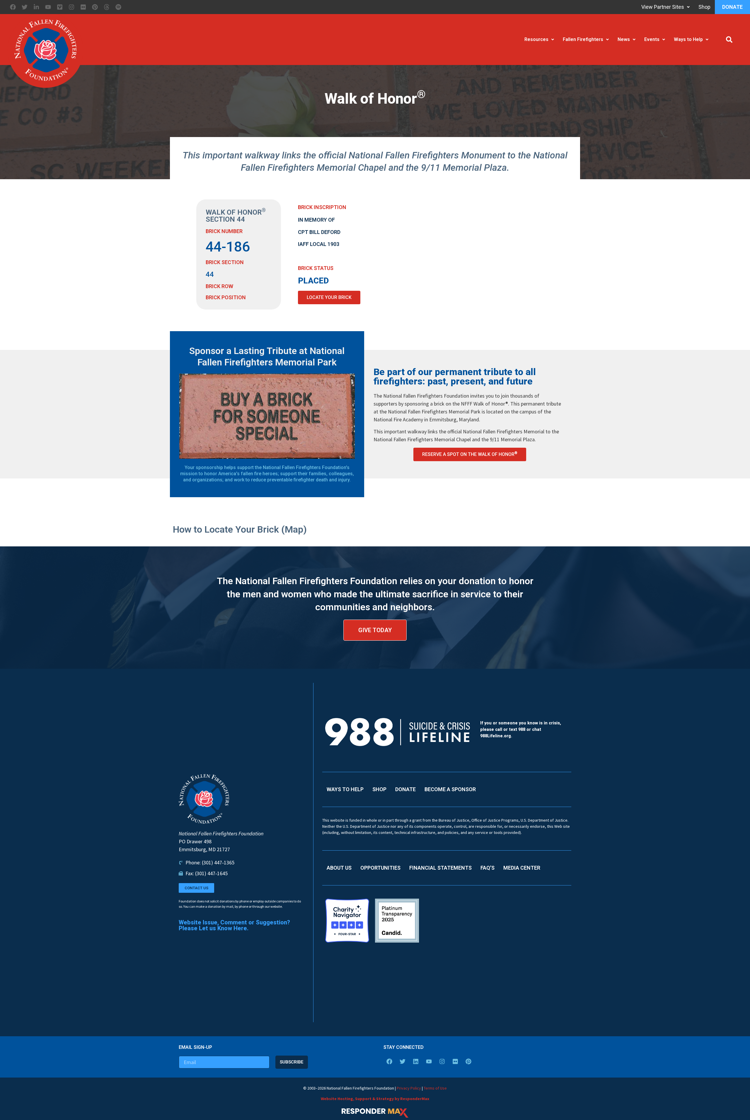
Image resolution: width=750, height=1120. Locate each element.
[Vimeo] (60, 7)
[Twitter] (24, 7)
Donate (732, 7)
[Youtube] (48, 7)
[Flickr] (83, 7)
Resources (536, 39)
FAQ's (487, 868)
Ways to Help (688, 39)
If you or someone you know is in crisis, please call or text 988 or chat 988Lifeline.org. (520, 729)
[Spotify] (118, 7)
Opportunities (380, 868)
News (624, 39)
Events (651, 39)
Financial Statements (440, 868)
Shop (704, 7)
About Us (339, 868)
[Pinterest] (95, 7)
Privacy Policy (409, 1088)
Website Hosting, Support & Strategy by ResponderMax (375, 1098)
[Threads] (106, 7)
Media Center (521, 868)
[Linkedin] (416, 1061)
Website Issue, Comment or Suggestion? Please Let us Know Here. (234, 925)
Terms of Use (435, 1088)
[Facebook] (13, 7)
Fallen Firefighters (583, 39)
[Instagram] (71, 7)
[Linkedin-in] (36, 7)
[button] (729, 39)
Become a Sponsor (450, 789)
